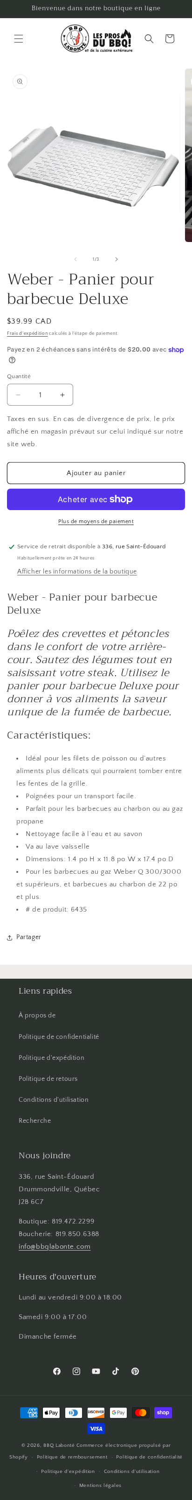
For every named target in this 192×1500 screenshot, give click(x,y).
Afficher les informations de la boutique (77, 571)
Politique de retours (48, 1079)
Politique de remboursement (72, 1457)
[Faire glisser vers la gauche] (75, 259)
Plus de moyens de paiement (96, 521)
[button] (18, 38)
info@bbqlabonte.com (54, 1247)
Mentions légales (100, 1485)
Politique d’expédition (68, 1471)
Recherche (35, 1121)
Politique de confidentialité (59, 1037)
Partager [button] (28, 937)
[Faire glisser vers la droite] (116, 259)
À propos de (37, 1015)
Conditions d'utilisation (54, 1100)
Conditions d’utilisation (132, 1471)
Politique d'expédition (51, 1058)
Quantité (19, 376)
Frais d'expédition (27, 333)
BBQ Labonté (59, 1445)
